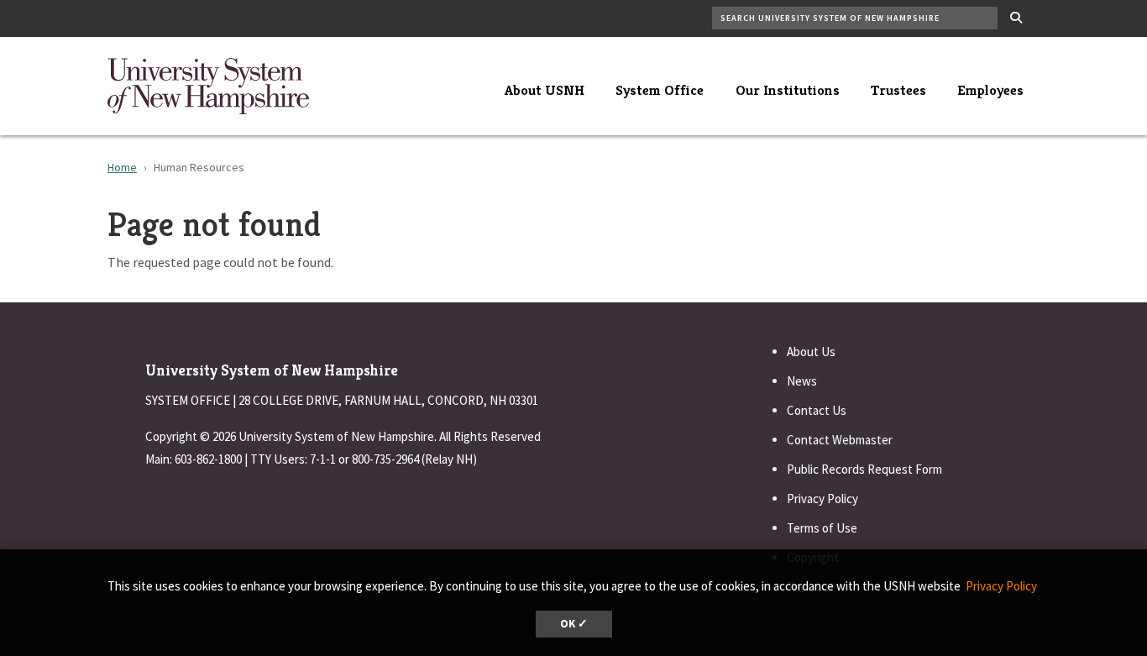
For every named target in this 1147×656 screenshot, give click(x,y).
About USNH (544, 90)
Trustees (898, 90)
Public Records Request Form (864, 469)
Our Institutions (788, 90)
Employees (990, 90)
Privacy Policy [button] (1001, 586)
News (802, 381)
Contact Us (816, 410)
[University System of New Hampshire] (208, 84)
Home (122, 167)
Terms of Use (822, 528)
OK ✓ (574, 624)
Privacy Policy (822, 498)
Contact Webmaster (840, 440)
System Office (659, 90)
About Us (811, 351)
